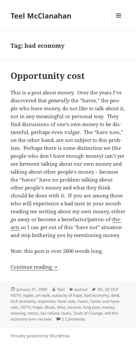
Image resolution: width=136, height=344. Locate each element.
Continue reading (34, 266)
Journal (81, 289)
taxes (66, 313)
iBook (50, 307)
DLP (14, 301)
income (74, 307)
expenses (46, 301)
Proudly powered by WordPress (40, 336)
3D (100, 289)
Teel (61, 289)
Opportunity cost (48, 76)
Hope (38, 307)
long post (91, 307)
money (108, 307)
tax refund (50, 313)
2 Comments (73, 319)
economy (27, 301)
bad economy (96, 295)
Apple (28, 295)
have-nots (66, 301)
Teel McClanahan (41, 15)
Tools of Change (88, 313)
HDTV (25, 307)
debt (115, 295)
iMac (61, 307)
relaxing (18, 313)
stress (33, 313)
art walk (42, 295)
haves (83, 301)
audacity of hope (67, 295)
